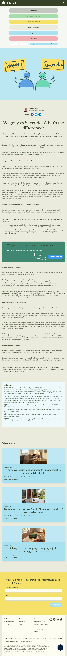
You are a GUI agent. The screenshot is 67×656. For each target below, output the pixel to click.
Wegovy (42, 147)
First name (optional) (11, 587)
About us (22, 622)
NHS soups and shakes (39, 630)
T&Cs (20, 624)
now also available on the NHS (38, 323)
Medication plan (9, 622)
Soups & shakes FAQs (41, 624)
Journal (36, 627)
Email (6, 595)
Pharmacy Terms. (39, 651)
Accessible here (38, 394)
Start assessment (55, 257)
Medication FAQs (39, 622)
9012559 (34, 649)
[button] (63, 3)
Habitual (29, 369)
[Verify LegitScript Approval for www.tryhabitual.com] (60, 647)
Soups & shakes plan (10, 625)
